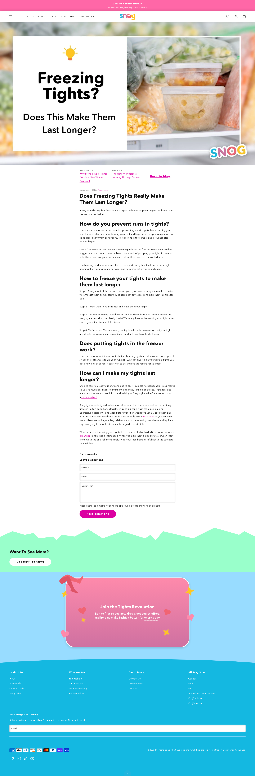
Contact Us (135, 678)
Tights (23, 16)
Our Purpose (76, 683)
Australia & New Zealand (201, 693)
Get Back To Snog (30, 561)
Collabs (133, 688)
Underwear (86, 16)
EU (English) (195, 698)
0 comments (103, 190)
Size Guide (15, 683)
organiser (85, 435)
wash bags (148, 416)
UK (190, 688)
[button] (10, 16)
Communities (136, 683)
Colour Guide (16, 688)
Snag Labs (15, 693)
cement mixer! (89, 397)
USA (190, 683)
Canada (192, 678)
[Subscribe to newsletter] (243, 728)
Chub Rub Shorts (44, 16)
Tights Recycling (78, 688)
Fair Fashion (75, 678)
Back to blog (160, 176)
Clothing (67, 16)
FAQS (12, 678)
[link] (236, 16)
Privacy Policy (76, 693)
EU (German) (195, 703)
